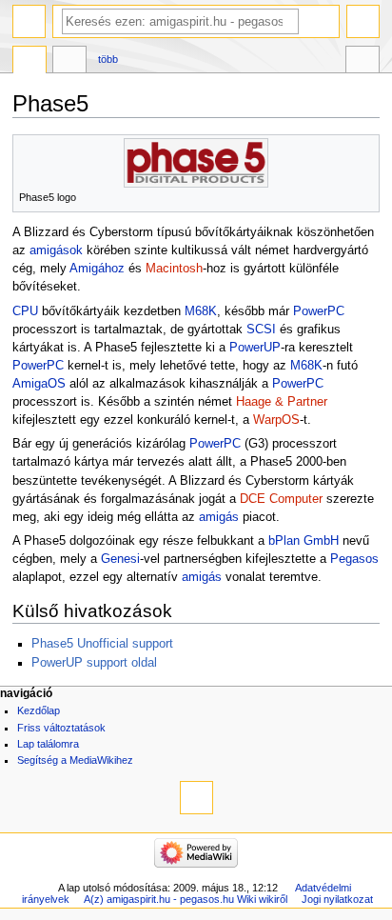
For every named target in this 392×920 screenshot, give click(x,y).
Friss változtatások (61, 727)
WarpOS (276, 420)
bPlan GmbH (303, 541)
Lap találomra (48, 744)
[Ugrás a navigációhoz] (29, 21)
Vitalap (69, 62)
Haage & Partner (281, 402)
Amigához (97, 268)
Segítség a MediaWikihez (75, 760)
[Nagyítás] (366, 195)
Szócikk (29, 62)
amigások (56, 250)
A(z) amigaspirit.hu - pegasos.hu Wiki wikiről (185, 899)
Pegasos (354, 559)
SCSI (261, 329)
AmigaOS (39, 383)
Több (108, 59)
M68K (201, 311)
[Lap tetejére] (196, 797)
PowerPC (318, 311)
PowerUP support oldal (94, 663)
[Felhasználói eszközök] (363, 21)
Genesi (120, 559)
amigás (219, 517)
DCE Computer (281, 499)
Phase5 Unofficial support (102, 643)
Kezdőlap (38, 710)
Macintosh (174, 268)
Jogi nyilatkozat (337, 899)
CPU (25, 311)
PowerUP (255, 347)
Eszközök (362, 62)
